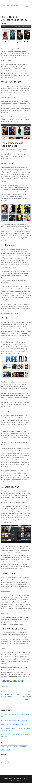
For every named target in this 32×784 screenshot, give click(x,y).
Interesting (23, 746)
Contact (4, 759)
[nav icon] (27, 6)
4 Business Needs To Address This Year (14, 720)
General (15, 746)
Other (8, 749)
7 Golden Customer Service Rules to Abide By (15, 715)
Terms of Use (5, 767)
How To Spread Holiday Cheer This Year (14, 724)
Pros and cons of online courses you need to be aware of (15, 736)
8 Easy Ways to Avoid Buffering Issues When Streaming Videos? (15, 729)
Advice (4, 746)
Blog (9, 746)
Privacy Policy (5, 763)
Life (11, 687)
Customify (19, 780)
